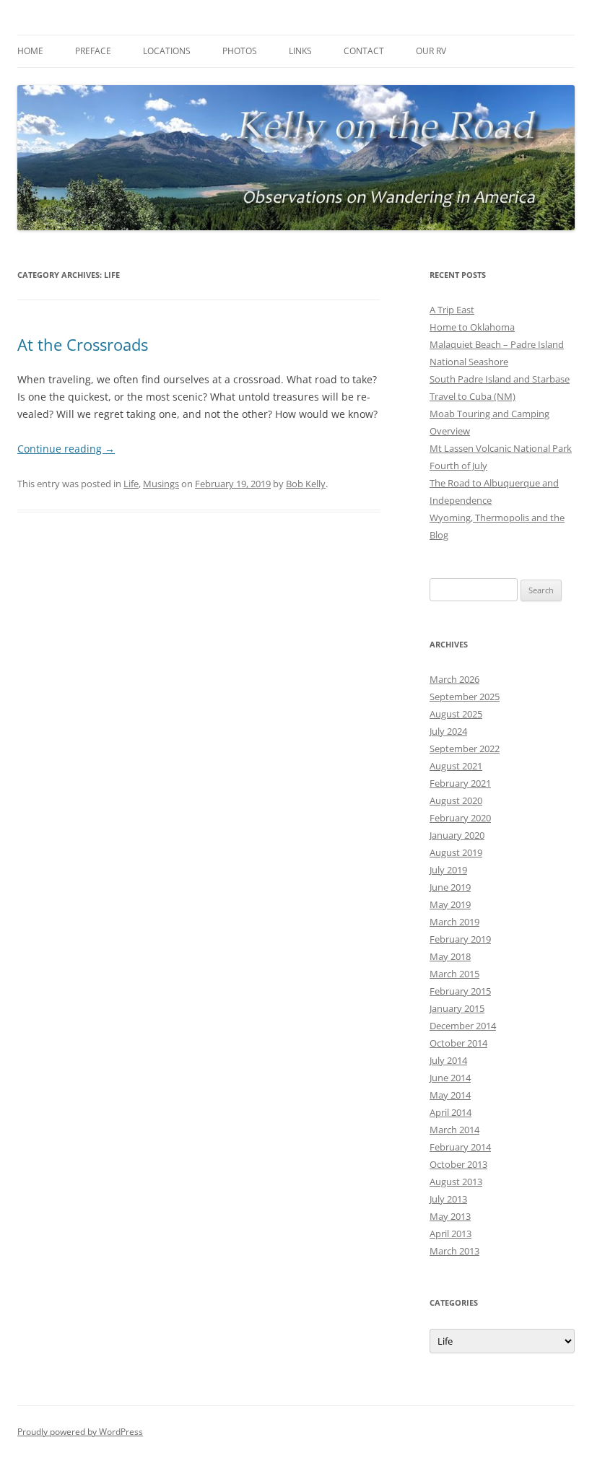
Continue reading (66, 448)
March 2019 (454, 921)
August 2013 (456, 1181)
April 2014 (450, 1112)
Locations (167, 51)
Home (30, 51)
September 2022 (465, 748)
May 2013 (450, 1216)
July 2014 (448, 1060)
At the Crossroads (82, 344)
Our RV (431, 51)
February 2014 (460, 1146)
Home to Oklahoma (472, 326)
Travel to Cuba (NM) (472, 396)
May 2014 (450, 1094)
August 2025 (456, 713)
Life (131, 483)
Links (300, 51)
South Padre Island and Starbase (500, 378)
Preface (93, 51)
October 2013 (458, 1164)
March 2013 (454, 1250)
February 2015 (460, 991)
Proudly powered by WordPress (80, 1432)
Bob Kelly (306, 483)
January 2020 (457, 835)
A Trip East (452, 309)
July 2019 (448, 869)
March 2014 (454, 1129)
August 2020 (456, 800)
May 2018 (450, 956)
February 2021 (460, 783)
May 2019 (450, 904)
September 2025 (465, 696)
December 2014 (463, 1025)
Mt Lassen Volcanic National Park (501, 448)
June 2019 (450, 887)
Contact (364, 51)
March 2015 (454, 973)
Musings (161, 483)
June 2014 (450, 1077)
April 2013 (450, 1233)
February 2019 (460, 939)
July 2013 (448, 1198)
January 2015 (457, 1008)
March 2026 (454, 679)
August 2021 (456, 765)
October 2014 (458, 1042)
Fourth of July (458, 465)
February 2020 (460, 817)
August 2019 (456, 852)
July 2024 (448, 731)
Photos (239, 51)
